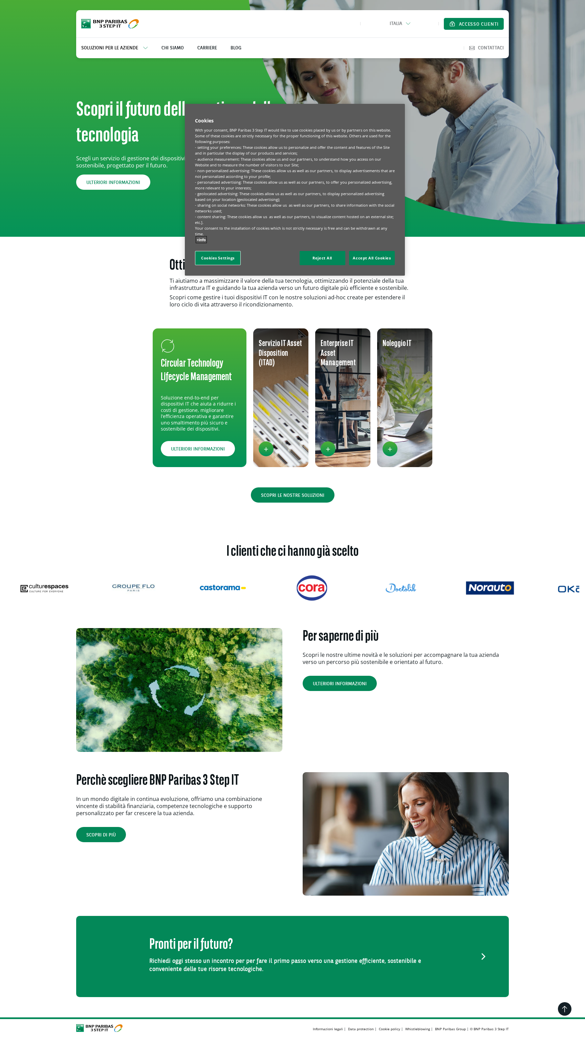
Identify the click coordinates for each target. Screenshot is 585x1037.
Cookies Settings (218, 257)
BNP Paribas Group (450, 1029)
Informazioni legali (328, 1029)
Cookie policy (389, 1029)
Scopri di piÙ (101, 835)
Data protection (361, 1029)
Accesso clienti (479, 24)
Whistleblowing (417, 1029)
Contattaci (491, 48)
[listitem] (118, 48)
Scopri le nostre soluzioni (292, 495)
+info (201, 239)
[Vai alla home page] (110, 23)
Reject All (322, 257)
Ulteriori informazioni (113, 182)
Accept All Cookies (372, 257)
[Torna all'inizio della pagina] (564, 1009)
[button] (399, 23)
